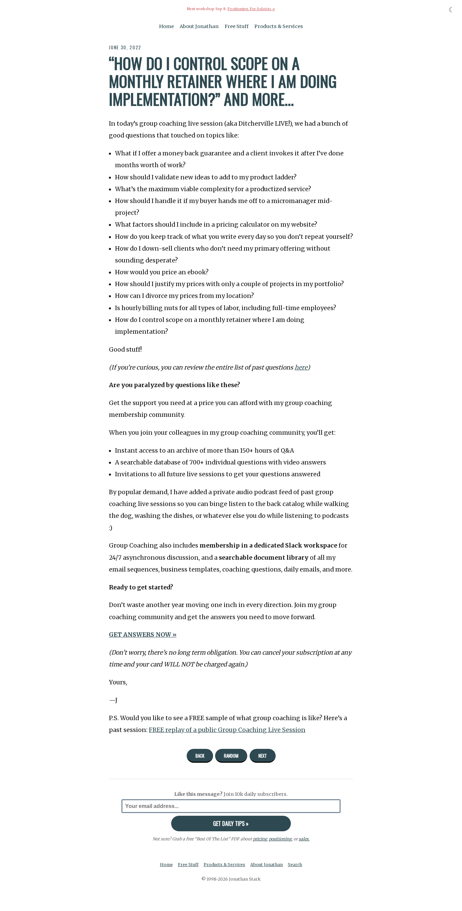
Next (262, 755)
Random (231, 755)
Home (166, 26)
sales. (304, 838)
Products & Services (278, 26)
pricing (260, 838)
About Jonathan (199, 26)
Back (199, 755)
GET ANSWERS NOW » (143, 634)
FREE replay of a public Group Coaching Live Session (227, 730)
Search (295, 864)
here (301, 367)
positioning (280, 838)
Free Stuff (237, 26)
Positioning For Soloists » (251, 9)
